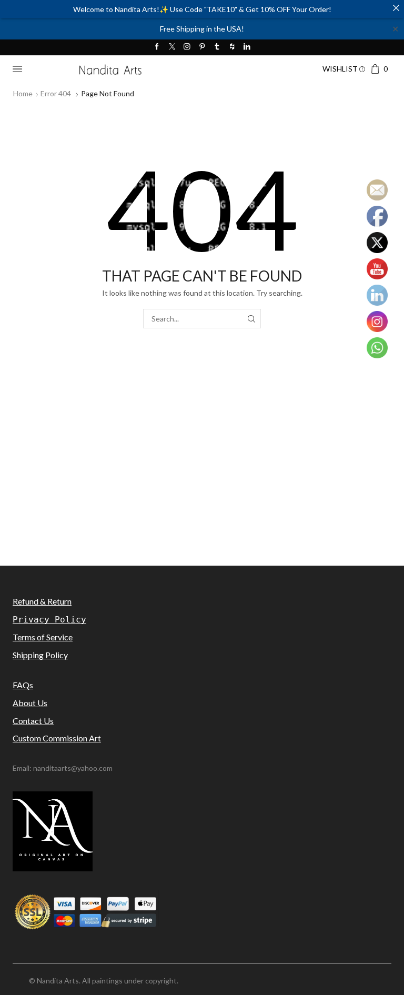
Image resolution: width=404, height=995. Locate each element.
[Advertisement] (202, 489)
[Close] (396, 8)
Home (23, 93)
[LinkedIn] (247, 47)
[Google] (232, 47)
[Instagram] (187, 47)
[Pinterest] (202, 47)
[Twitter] (172, 47)
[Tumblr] (217, 47)
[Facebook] (157, 47)
